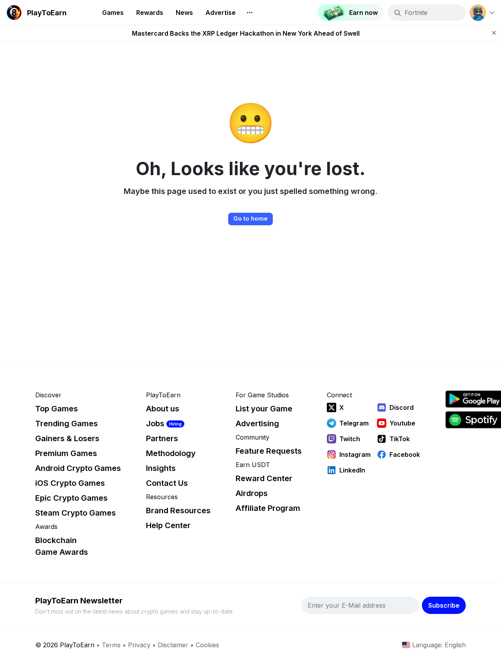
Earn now (363, 12)
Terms (111, 645)
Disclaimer (173, 645)
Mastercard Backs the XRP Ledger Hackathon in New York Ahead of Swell (246, 33)
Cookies (207, 645)
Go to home (250, 218)
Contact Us (167, 483)
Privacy (139, 645)
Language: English (439, 645)
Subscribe (444, 605)
